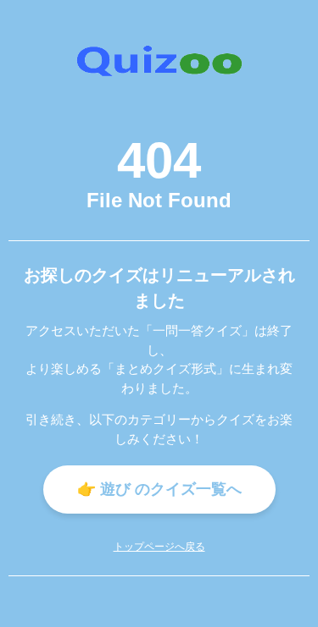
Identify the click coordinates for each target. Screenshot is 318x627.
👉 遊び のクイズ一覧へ (159, 489)
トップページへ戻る (159, 547)
